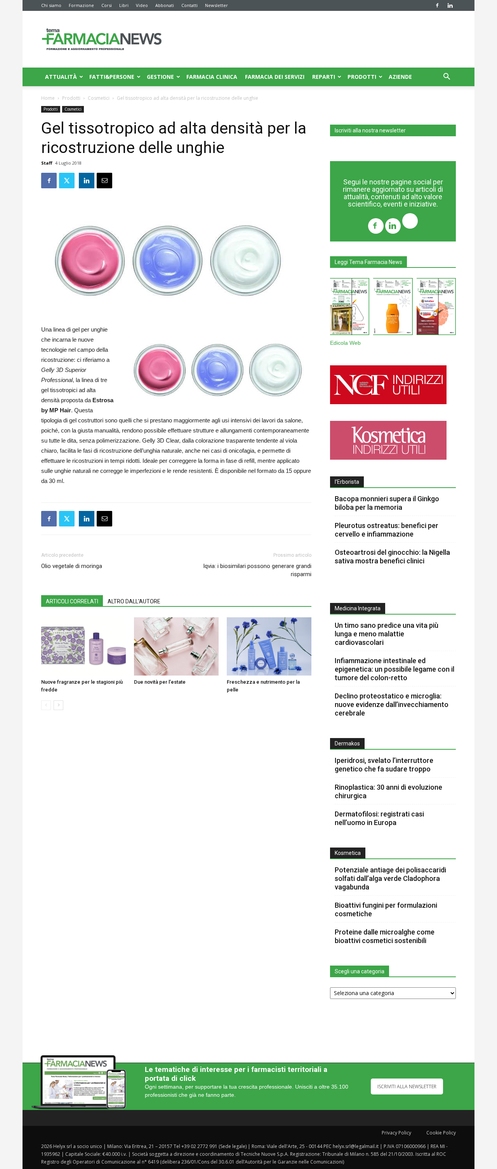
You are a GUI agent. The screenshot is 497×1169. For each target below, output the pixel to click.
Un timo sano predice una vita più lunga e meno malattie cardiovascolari (386, 633)
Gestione (160, 76)
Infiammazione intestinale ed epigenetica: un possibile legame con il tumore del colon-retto (394, 669)
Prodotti (362, 76)
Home (48, 98)
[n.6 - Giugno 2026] (392, 308)
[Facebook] (437, 5)
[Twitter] (410, 222)
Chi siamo (51, 5)
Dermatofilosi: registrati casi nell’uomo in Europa (379, 818)
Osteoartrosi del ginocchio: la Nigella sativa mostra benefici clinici (392, 556)
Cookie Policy (441, 1132)
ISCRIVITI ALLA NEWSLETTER (406, 1086)
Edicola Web (345, 343)
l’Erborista (347, 482)
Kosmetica (348, 853)
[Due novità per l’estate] (176, 646)
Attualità (61, 76)
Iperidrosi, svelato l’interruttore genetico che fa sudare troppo (384, 764)
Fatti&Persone (111, 76)
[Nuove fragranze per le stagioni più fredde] (83, 646)
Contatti (189, 5)
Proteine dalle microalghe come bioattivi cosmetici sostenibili (384, 936)
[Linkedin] (450, 5)
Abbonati (164, 5)
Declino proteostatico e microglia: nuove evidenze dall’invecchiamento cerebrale (391, 704)
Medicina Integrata (358, 608)
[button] (446, 77)
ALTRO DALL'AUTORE (134, 601)
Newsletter (216, 5)
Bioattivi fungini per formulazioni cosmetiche (386, 909)
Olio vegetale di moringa (71, 566)
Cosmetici (98, 98)
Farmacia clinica (211, 76)
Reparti (323, 76)
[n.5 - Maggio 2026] (436, 308)
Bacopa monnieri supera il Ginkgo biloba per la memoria (387, 503)
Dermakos (347, 743)
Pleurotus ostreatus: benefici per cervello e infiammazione (386, 529)
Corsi (106, 5)
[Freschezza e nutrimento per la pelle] (269, 646)
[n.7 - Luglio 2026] (349, 308)
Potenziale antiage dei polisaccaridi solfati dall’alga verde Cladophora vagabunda (390, 878)
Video (142, 5)
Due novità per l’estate (160, 682)
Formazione (81, 5)
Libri (124, 5)
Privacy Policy (396, 1132)
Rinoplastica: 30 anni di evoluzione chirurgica (388, 791)
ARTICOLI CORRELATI (72, 601)
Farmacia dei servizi (274, 76)
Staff (46, 163)
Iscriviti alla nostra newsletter (370, 130)
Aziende (400, 76)
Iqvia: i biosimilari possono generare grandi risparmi (257, 570)
